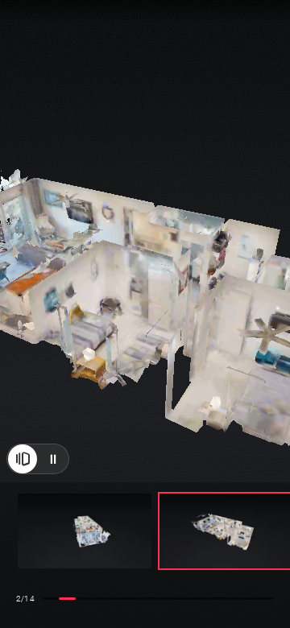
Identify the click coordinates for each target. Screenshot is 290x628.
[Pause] (53, 466)
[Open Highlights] (22, 466)
